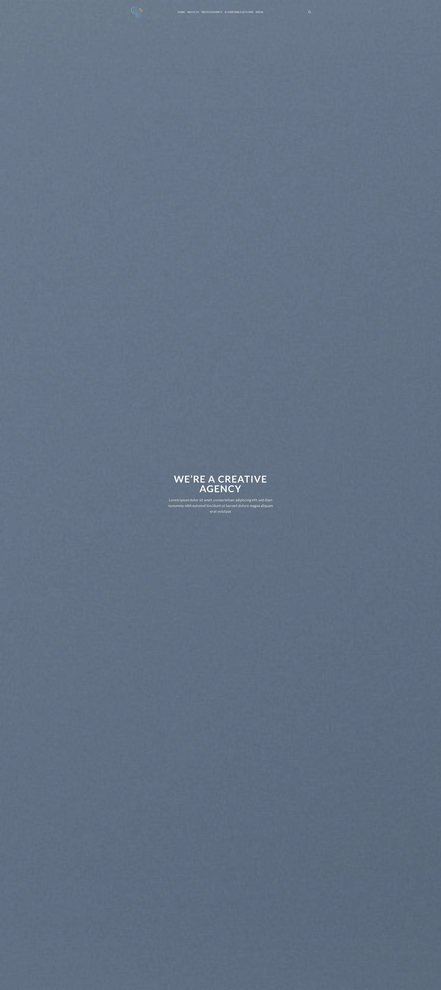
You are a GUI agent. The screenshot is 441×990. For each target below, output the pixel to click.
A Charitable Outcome (239, 12)
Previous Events (211, 12)
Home (181, 12)
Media (259, 12)
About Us (193, 12)
